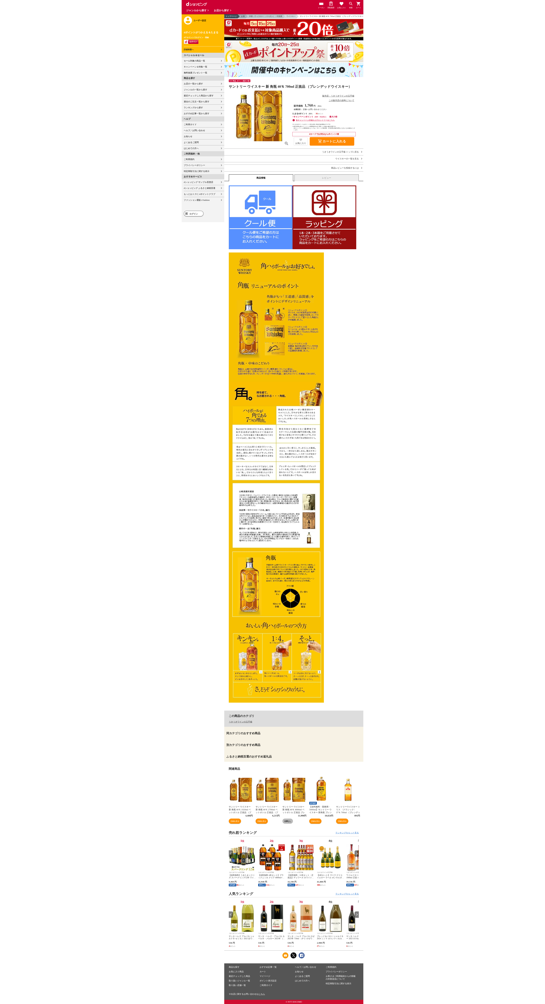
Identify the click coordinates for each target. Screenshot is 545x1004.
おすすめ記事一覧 (268, 967)
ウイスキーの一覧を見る (347, 159)
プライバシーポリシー (194, 165)
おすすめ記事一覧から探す (196, 113)
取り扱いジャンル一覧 (239, 981)
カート (263, 971)
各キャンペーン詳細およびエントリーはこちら (315, 120)
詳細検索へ (189, 49)
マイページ (265, 976)
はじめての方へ (191, 148)
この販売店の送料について (341, 100)
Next (357, 853)
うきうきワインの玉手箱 (240, 722)
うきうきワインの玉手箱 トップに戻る (340, 152)
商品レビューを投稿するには (345, 168)
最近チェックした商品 (239, 976)
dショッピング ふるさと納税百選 (199, 188)
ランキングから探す (193, 107)
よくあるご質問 (191, 142)
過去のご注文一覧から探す (196, 101)
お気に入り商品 (236, 971)
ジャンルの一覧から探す (195, 90)
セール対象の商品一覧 (194, 61)
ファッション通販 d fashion (197, 200)
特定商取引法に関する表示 (196, 171)
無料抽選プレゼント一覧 (195, 73)
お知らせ (188, 136)
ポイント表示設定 (268, 981)
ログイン (193, 214)
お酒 (243, 16)
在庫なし (287, 821)
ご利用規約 (189, 159)
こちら (262, 994)
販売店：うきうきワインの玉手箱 (338, 96)
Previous (231, 853)
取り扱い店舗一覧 (237, 985)
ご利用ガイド (190, 124)
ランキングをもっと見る (347, 833)
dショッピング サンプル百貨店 (198, 182)
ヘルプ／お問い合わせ (194, 130)
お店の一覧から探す (193, 84)
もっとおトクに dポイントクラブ (199, 194)
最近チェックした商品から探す (199, 95)
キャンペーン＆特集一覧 (195, 67)
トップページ (231, 16)
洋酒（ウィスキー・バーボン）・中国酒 (265, 16)
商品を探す (234, 967)
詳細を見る (235, 821)
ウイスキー (291, 16)
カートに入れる (332, 141)
